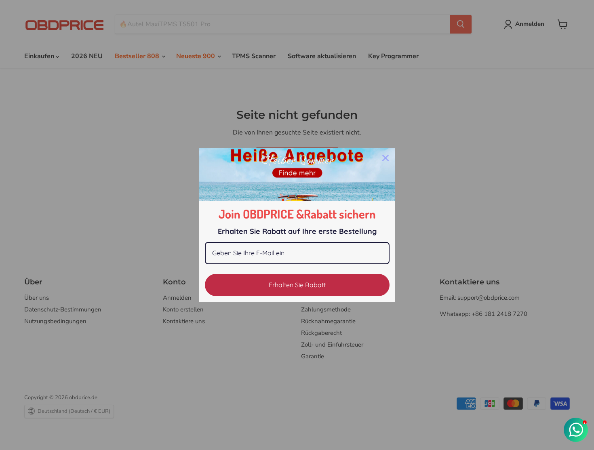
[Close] (385, 158)
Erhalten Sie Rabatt (297, 285)
